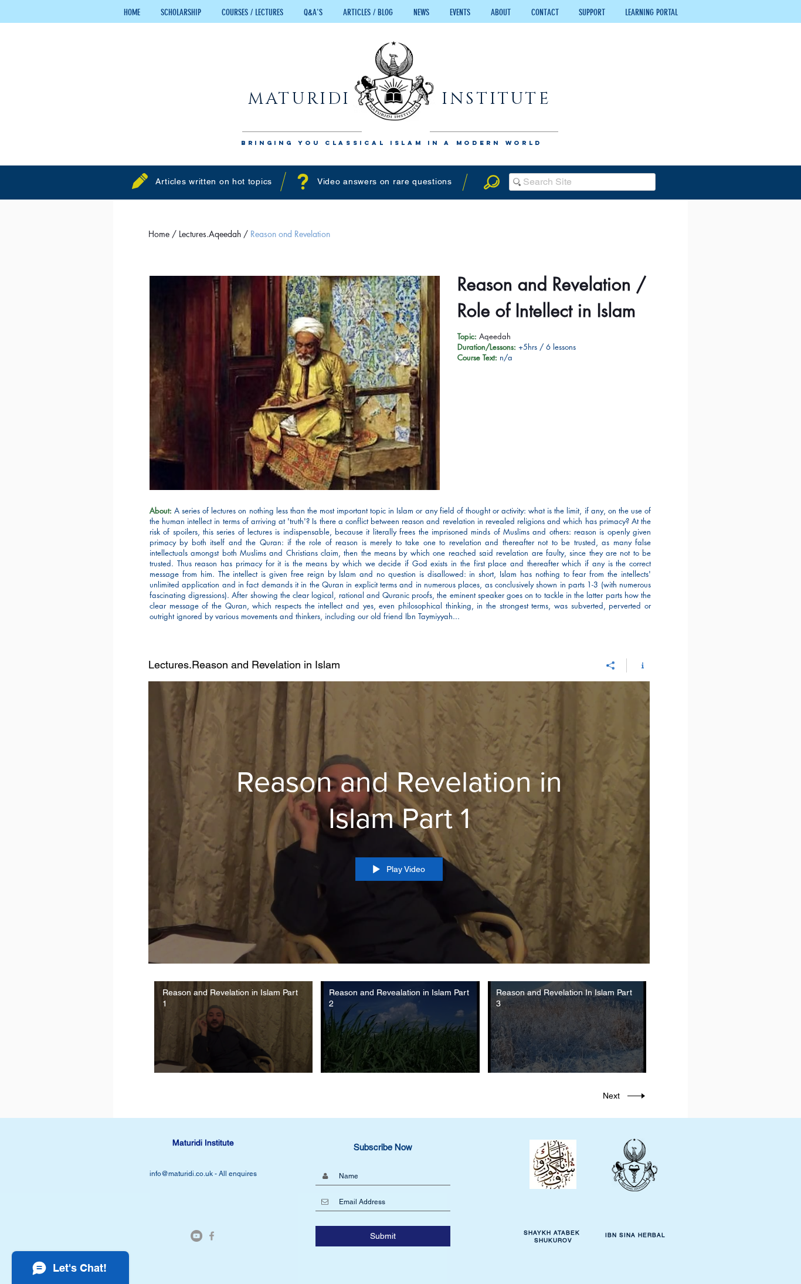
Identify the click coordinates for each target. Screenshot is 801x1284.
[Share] (611, 665)
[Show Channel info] (638, 665)
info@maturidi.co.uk (182, 1174)
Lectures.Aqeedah (211, 233)
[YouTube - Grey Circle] (196, 1236)
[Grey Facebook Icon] (212, 1236)
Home (160, 233)
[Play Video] (233, 1027)
